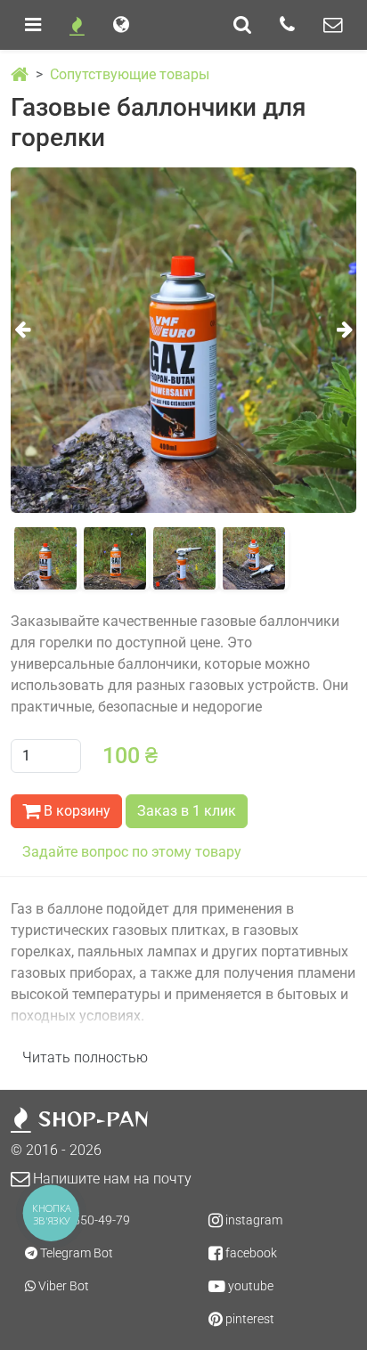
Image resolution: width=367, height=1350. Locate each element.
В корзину (75, 810)
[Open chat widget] (324, 1307)
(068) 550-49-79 (84, 1220)
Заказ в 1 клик (186, 810)
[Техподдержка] (332, 25)
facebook (250, 1253)
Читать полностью (85, 1057)
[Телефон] (287, 25)
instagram (252, 1220)
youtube (249, 1286)
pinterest (248, 1319)
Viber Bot (62, 1286)
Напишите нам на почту (110, 1178)
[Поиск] (242, 25)
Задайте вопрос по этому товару (131, 851)
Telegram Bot (75, 1253)
